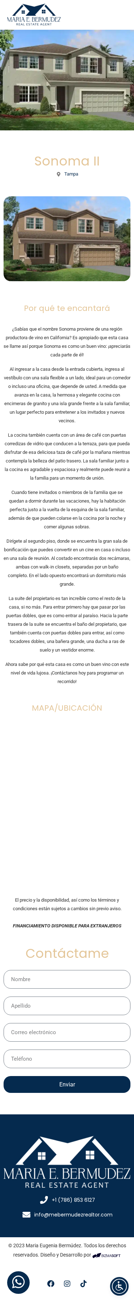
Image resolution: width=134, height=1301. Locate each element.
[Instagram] (67, 1283)
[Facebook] (50, 1283)
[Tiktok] (83, 1283)
